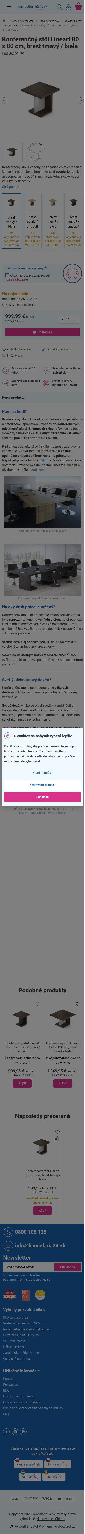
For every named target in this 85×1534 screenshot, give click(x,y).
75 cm (46, 979)
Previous (4, 100)
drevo (46, 866)
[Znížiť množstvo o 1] (62, 319)
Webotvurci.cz (64, 1526)
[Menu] (8, 6)
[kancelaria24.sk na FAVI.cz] (9, 1297)
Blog (6, 1390)
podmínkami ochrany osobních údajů (26, 1279)
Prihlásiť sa (67, 1267)
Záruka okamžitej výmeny (22, 1353)
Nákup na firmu (14, 1347)
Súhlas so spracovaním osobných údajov (33, 1408)
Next (81, 100)
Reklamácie (11, 1385)
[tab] (15, 397)
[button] (22, 1072)
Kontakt (8, 1379)
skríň (44, 460)
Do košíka (45, 332)
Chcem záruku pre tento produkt (28, 277)
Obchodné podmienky (19, 1396)
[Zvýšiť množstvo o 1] (76, 319)
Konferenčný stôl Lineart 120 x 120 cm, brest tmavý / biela (63, 1047)
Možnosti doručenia (21, 304)
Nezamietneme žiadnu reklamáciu (66, 370)
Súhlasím (42, 797)
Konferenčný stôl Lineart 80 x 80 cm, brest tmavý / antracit (22, 1047)
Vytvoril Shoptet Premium (33, 1526)
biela (45, 857)
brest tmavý (58, 857)
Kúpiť (42, 1210)
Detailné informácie (42, 187)
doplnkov (37, 470)
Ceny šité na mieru (16, 1359)
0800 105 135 (30, 1232)
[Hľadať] (59, 7)
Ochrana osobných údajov (22, 1402)
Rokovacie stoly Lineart (58, 831)
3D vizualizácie (14, 1341)
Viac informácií (42, 772)
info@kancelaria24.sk (40, 1245)
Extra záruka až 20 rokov (23, 370)
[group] (22, 1044)
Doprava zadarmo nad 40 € (25, 383)
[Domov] (6, 21)
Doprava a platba (15, 1317)
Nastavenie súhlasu (42, 785)
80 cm (46, 961)
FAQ (6, 1414)
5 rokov (47, 883)
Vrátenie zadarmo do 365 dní (24, 1323)
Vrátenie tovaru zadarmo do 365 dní (65, 383)
